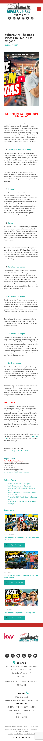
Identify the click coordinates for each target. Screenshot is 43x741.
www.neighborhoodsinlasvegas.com (16, 472)
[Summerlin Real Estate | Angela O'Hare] (18, 7)
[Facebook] (14, 737)
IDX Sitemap (18, 734)
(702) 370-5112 (21, 697)
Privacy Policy (11, 681)
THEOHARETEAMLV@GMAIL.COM (24, 700)
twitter (14, 18)
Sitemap (10, 734)
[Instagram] (29, 737)
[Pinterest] (26, 737)
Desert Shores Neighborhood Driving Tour (19, 613)
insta (23, 18)
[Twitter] (17, 737)
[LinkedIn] (23, 737)
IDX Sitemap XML (29, 734)
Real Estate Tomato (21, 731)
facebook (9, 18)
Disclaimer (21, 685)
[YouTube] (20, 737)
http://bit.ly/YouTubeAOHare (20, 451)
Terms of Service (28, 681)
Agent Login (18, 729)
